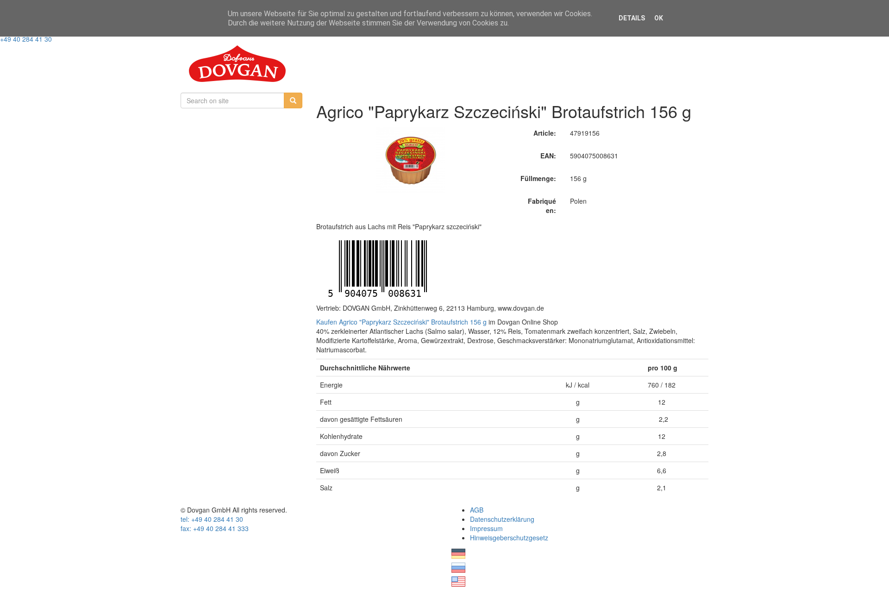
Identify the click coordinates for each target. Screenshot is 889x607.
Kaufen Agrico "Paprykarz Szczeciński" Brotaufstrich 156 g (401, 321)
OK (658, 18)
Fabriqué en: (542, 205)
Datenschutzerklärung (502, 519)
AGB (476, 509)
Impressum (486, 528)
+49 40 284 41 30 (26, 39)
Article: (544, 133)
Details (632, 18)
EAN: (548, 155)
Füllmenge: (538, 178)
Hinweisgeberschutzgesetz (509, 537)
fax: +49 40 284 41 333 (215, 528)
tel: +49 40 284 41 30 (212, 519)
